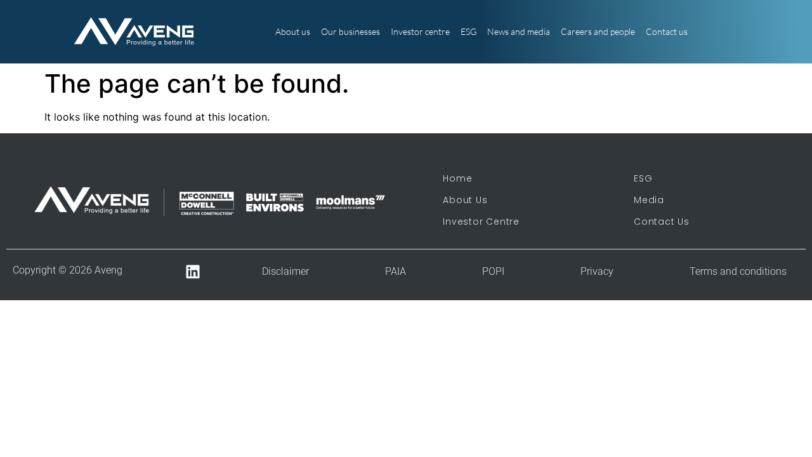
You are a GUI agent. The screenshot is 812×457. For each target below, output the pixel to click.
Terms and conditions (738, 271)
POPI (493, 271)
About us (292, 31)
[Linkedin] (193, 272)
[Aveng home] (134, 31)
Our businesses (350, 31)
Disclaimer (285, 271)
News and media (518, 31)
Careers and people (598, 31)
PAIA (395, 271)
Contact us (667, 31)
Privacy (596, 271)
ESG (468, 31)
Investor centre (420, 31)
